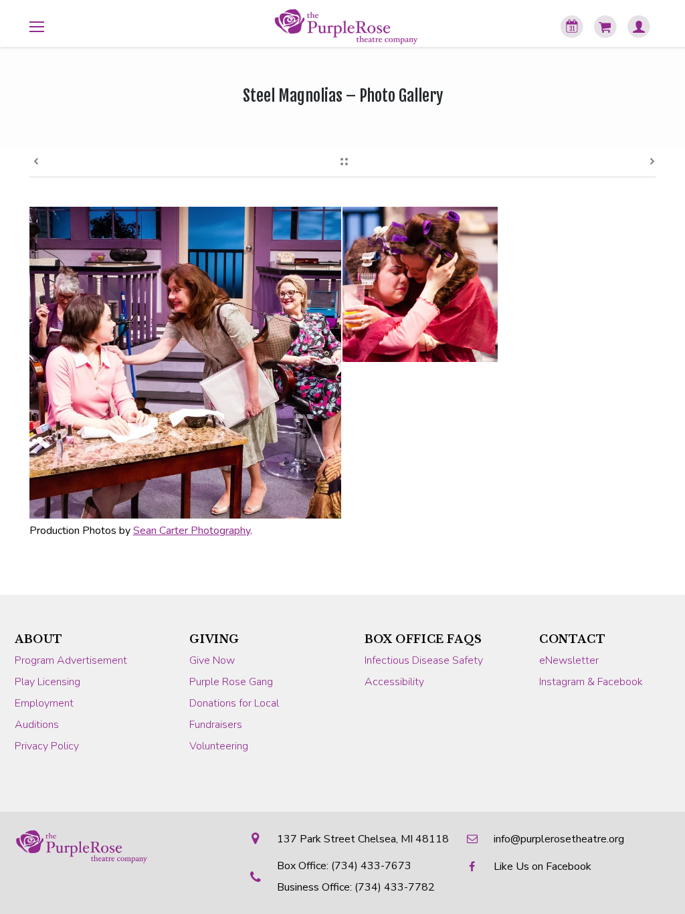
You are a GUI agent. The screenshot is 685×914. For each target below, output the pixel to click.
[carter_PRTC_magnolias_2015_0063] (420, 285)
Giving (214, 639)
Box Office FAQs (423, 639)
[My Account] (638, 26)
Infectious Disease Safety (424, 660)
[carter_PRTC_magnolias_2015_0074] (577, 285)
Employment (44, 703)
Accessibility (394, 681)
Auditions (37, 724)
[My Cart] (605, 26)
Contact (572, 639)
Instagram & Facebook (591, 681)
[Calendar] (572, 26)
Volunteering (218, 746)
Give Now (212, 660)
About (39, 639)
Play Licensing (47, 681)
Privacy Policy (47, 746)
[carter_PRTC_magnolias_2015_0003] (420, 441)
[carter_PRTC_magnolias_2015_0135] (185, 363)
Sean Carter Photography (191, 530)
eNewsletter (569, 660)
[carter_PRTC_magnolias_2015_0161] (577, 441)
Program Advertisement (71, 660)
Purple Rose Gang (231, 681)
